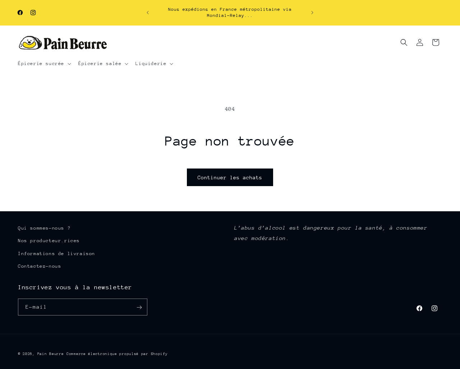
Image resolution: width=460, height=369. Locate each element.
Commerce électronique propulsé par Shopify (116, 354)
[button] (44, 63)
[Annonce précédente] (148, 12)
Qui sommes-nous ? (44, 228)
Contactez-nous (39, 266)
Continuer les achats (230, 177)
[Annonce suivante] (312, 12)
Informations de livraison (56, 253)
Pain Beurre (50, 354)
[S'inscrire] (139, 307)
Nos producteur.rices (49, 241)
